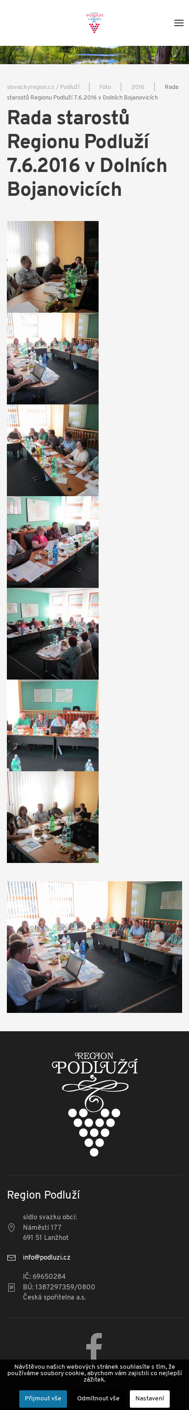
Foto (105, 87)
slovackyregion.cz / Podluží (43, 87)
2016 (138, 87)
